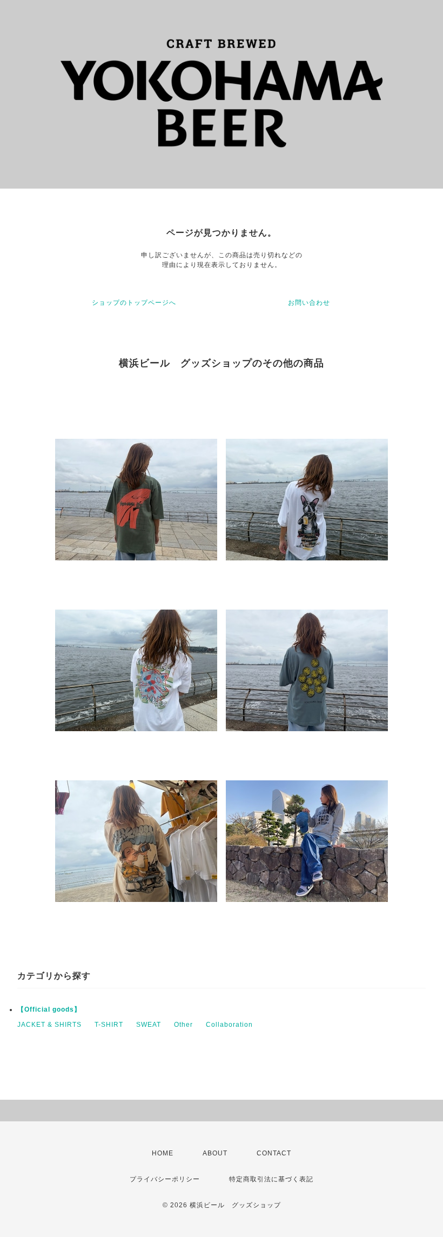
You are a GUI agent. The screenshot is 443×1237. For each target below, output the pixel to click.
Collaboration (229, 1024)
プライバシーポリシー (165, 1179)
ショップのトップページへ (134, 302)
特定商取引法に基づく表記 (271, 1179)
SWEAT (148, 1024)
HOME (162, 1153)
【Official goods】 (49, 1009)
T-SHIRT (109, 1024)
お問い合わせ (309, 302)
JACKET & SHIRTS (49, 1024)
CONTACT (274, 1153)
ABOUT (215, 1153)
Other (183, 1024)
